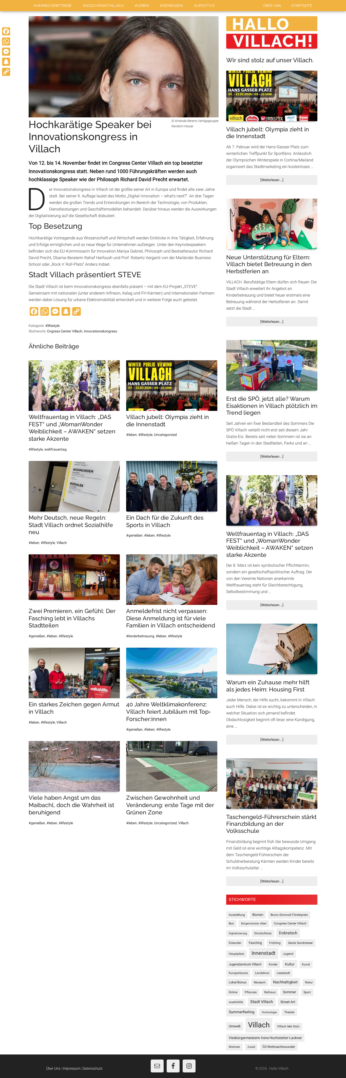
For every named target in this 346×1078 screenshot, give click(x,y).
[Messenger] (6, 52)
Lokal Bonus (237, 982)
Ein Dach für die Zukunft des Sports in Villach (164, 521)
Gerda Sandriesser (300, 943)
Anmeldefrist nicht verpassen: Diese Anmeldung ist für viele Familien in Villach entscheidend (170, 618)
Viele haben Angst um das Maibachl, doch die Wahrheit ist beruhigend (71, 805)
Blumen (257, 915)
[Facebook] (6, 31)
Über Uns (53, 1068)
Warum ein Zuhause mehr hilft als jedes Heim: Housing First (268, 686)
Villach (61, 543)
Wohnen (234, 1047)
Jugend (288, 954)
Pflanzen (251, 992)
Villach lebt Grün (288, 1026)
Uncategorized (165, 435)
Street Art (287, 1002)
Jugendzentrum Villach (245, 964)
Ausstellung (237, 915)
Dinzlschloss (263, 933)
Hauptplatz (236, 954)
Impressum (71, 1068)
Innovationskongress (100, 331)
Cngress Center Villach (64, 331)
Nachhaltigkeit (285, 982)
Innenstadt (264, 953)
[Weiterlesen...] (280, 181)
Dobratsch (288, 933)
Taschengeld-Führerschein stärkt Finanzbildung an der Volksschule (271, 823)
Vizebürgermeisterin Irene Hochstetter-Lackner (265, 1038)
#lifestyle (52, 326)
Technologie (269, 1012)
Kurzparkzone (238, 973)
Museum (260, 982)
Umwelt (235, 1026)
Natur (309, 982)
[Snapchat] (6, 62)
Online (233, 992)
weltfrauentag (55, 449)
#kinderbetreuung (140, 636)
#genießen (134, 535)
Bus (231, 923)
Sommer (289, 992)
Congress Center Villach (290, 923)
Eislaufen (235, 943)
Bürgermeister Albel (253, 923)
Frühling (275, 943)
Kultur (290, 964)
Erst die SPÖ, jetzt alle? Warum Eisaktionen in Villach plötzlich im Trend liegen (271, 405)
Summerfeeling (241, 1012)
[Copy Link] (6, 72)
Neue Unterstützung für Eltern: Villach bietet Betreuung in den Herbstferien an (269, 264)
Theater (289, 1012)
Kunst (306, 964)
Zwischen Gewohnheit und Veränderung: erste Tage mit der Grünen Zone (170, 805)
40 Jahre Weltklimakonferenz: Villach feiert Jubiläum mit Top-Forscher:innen (168, 711)
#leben (131, 435)
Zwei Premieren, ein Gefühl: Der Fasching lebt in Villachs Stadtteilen (72, 618)
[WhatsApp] (6, 41)
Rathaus (270, 992)
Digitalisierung (238, 933)
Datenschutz (93, 1068)
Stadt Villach (261, 1002)
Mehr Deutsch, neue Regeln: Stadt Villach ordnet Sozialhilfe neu (71, 525)
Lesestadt (283, 973)
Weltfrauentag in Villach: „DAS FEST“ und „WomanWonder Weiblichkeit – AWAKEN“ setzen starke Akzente (72, 427)
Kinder (273, 964)
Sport (307, 992)
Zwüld (251, 1047)
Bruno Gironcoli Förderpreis (289, 915)
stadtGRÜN (236, 1002)
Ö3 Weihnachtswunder (278, 1047)
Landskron (262, 973)
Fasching (255, 943)
